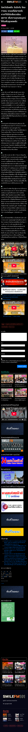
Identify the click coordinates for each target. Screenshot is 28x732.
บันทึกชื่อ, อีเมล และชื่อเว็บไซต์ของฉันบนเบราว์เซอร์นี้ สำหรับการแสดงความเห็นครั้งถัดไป (13, 361)
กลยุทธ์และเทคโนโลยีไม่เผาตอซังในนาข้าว (14, 324)
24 (3, 576)
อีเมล (2, 348)
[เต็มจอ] (25, 419)
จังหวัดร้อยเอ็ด (5, 326)
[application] (14, 414)
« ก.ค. (2, 583)
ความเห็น (3, 331)
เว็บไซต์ (3, 353)
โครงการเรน (11, 326)
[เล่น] (3, 419)
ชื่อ (2, 343)
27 (7, 576)
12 (6, 573)
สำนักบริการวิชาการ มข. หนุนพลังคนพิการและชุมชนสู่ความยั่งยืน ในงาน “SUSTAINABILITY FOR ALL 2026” (15, 550)
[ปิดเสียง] (22, 419)
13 (7, 573)
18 (4, 575)
